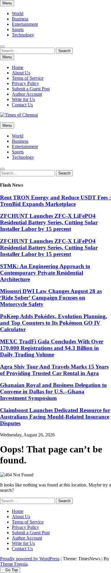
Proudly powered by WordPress (29, 558)
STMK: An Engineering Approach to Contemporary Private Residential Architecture (45, 272)
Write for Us (23, 99)
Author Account (27, 94)
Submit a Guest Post (31, 88)
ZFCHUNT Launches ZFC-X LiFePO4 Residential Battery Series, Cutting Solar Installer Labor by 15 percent (49, 222)
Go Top (11, 570)
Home (17, 67)
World (17, 13)
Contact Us (22, 104)
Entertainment (25, 24)
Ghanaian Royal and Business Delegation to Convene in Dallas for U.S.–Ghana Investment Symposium (53, 391)
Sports (18, 29)
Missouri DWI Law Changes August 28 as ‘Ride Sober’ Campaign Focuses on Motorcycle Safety (51, 297)
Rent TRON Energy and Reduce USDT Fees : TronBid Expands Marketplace (55, 200)
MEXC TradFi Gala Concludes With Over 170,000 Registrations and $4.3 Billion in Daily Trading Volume (51, 348)
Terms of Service (28, 78)
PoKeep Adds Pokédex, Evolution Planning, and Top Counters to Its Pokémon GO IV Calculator (53, 322)
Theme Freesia (14, 563)
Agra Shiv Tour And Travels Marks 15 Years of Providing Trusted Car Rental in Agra (54, 370)
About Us (21, 72)
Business (20, 18)
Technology (23, 34)
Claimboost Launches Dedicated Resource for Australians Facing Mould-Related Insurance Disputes (55, 416)
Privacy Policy (25, 83)
